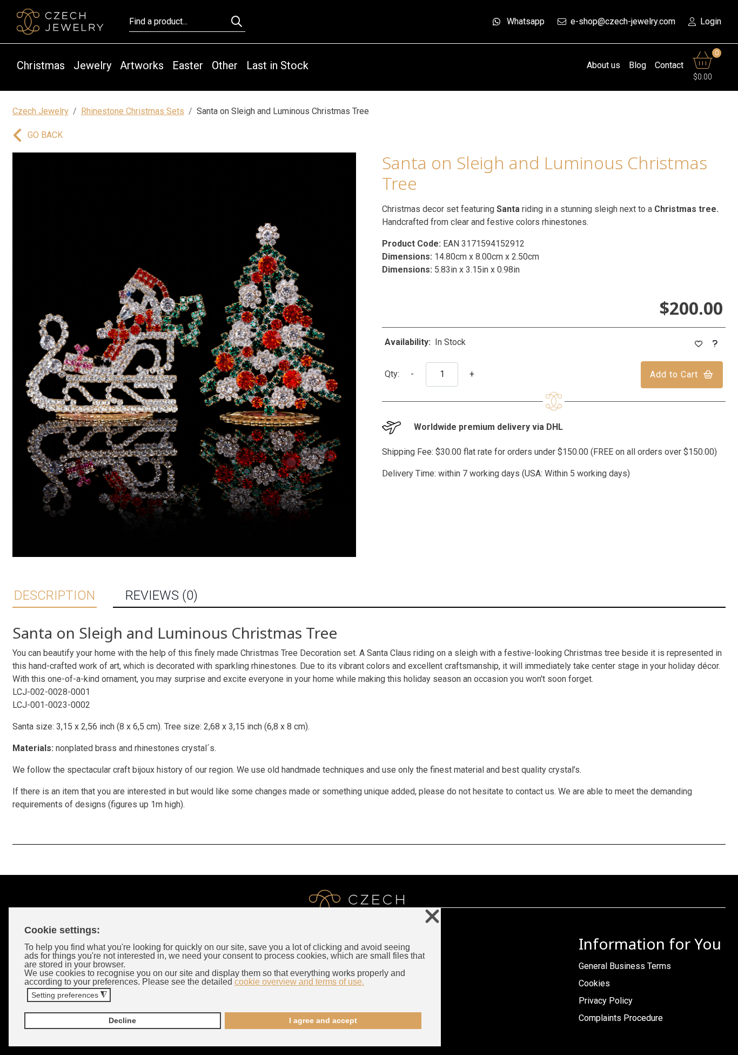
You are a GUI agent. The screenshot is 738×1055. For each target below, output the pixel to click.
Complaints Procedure (621, 1018)
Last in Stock (277, 65)
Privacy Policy (606, 1001)
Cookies (594, 983)
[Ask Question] (715, 344)
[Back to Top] (724, 1043)
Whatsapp (526, 21)
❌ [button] (432, 916)
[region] (184, 354)
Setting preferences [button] (69, 995)
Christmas (41, 65)
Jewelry (92, 65)
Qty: (392, 374)
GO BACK (45, 135)
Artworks (142, 65)
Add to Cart (674, 374)
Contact (669, 65)
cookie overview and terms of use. (299, 981)
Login (710, 21)
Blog (637, 65)
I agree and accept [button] (323, 1020)
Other (225, 65)
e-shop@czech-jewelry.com (623, 21)
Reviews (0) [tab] (161, 595)
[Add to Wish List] (699, 344)
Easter (187, 65)
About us (603, 65)
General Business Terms (625, 966)
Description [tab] (54, 595)
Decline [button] (122, 1020)
